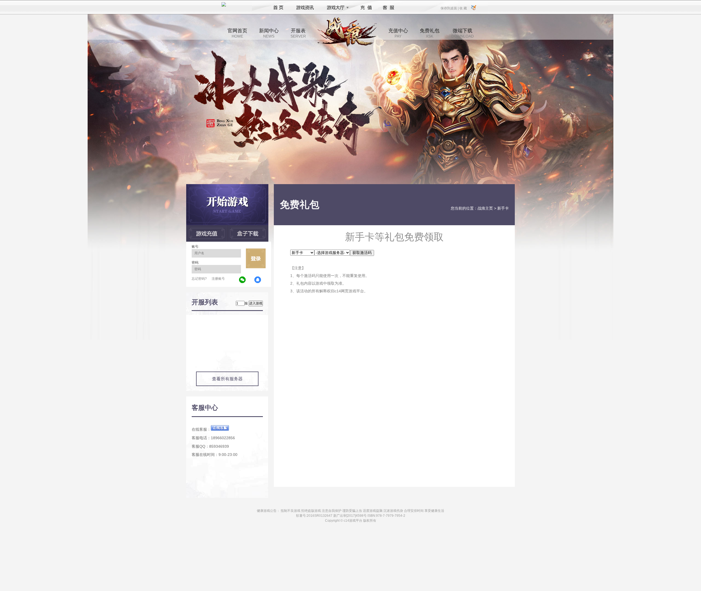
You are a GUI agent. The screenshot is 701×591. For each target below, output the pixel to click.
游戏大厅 (336, 7)
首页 (278, 7)
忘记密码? (199, 279)
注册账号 (218, 279)
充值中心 (398, 33)
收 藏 (463, 8)
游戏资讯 (305, 7)
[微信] (242, 280)
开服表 (298, 33)
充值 (366, 7)
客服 (389, 7)
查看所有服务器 (227, 378)
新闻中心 (269, 33)
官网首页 (237, 33)
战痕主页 (485, 208)
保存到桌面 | (450, 8)
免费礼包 (429, 33)
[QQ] (258, 280)
